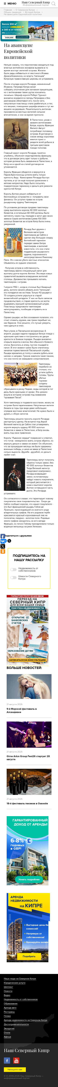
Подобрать (29, 956)
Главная (8, 10)
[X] (9, 541)
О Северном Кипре (25, 10)
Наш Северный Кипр (36, 3)
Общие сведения (12, 12)
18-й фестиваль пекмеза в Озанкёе (27, 803)
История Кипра (32, 12)
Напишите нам (15, 1069)
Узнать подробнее (29, 879)
